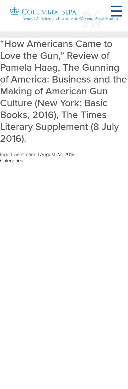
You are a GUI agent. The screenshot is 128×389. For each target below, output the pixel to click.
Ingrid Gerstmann (18, 154)
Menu (124, 11)
